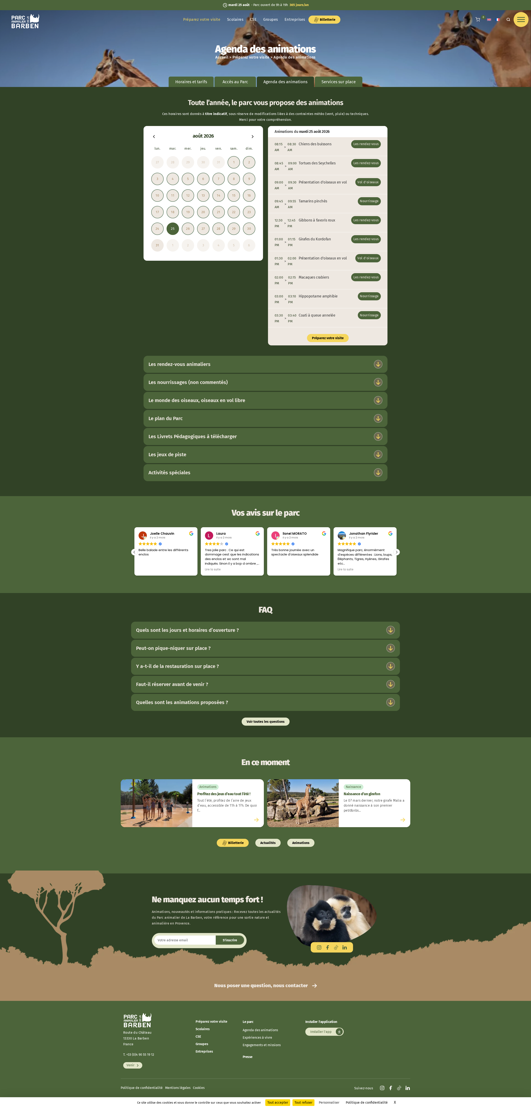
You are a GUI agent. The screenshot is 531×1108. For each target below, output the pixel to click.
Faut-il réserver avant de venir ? (172, 684)
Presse (247, 1057)
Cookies (199, 1088)
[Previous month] (154, 136)
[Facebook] (327, 947)
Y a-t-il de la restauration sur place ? (177, 666)
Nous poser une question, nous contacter (261, 985)
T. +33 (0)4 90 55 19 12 (138, 1055)
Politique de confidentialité (142, 1088)
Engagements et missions (262, 1045)
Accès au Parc (235, 81)
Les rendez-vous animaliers (180, 364)
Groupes (270, 19)
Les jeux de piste (167, 454)
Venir (131, 1065)
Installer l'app (321, 1032)
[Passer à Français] (497, 19)
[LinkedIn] (344, 947)
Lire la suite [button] (146, 569)
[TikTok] (336, 947)
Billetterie (327, 20)
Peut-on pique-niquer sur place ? (173, 648)
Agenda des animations (260, 1030)
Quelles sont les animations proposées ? (182, 702)
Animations (300, 843)
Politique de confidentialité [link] (367, 1102)
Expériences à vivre (257, 1038)
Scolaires (235, 19)
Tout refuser (303, 1102)
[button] (134, 552)
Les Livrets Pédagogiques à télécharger (193, 436)
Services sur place (339, 81)
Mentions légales (177, 1088)
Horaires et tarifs (191, 81)
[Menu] (521, 19)
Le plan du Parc (166, 418)
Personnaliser (329, 1102)
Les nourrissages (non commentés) (188, 382)
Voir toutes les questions (266, 722)
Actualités (268, 843)
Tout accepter (277, 1102)
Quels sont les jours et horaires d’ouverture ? (187, 630)
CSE (253, 19)
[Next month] (252, 136)
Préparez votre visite (201, 19)
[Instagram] (319, 947)
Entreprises (295, 19)
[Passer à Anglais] (489, 19)
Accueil (221, 57)
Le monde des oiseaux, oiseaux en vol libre (197, 400)
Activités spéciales (169, 473)
